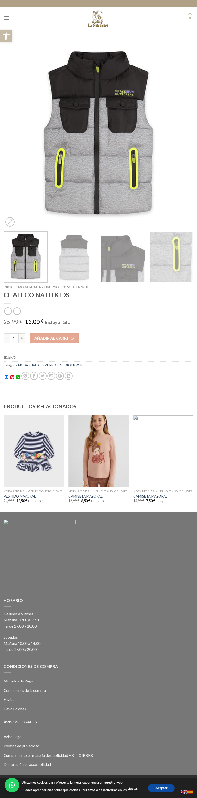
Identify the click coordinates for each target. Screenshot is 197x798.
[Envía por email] (51, 376)
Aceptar (161, 788)
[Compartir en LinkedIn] (69, 376)
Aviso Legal (13, 736)
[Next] (183, 133)
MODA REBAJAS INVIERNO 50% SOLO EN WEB (53, 287)
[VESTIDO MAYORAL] (34, 451)
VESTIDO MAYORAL (20, 496)
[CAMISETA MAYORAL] (98, 451)
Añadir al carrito (54, 338)
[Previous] (13, 133)
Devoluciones (15, 708)
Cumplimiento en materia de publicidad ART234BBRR (48, 755)
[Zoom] (10, 222)
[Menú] (6, 18)
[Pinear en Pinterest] (60, 376)
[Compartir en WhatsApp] (25, 376)
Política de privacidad (21, 746)
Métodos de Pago (18, 681)
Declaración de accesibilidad (27, 764)
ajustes (133, 788)
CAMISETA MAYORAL (85, 496)
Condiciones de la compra (25, 690)
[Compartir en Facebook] (34, 376)
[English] (184, 791)
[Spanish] (190, 791)
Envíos (9, 699)
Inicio (9, 287)
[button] (6, 36)
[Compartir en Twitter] (43, 376)
